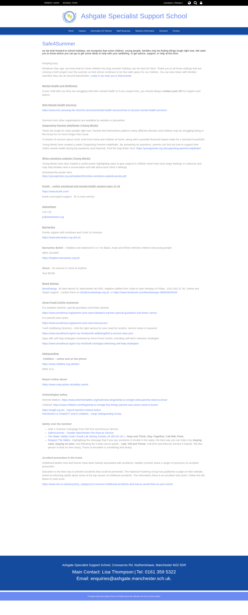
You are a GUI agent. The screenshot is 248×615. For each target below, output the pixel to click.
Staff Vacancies (123, 31)
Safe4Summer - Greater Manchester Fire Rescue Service (81, 432)
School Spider (154, 596)
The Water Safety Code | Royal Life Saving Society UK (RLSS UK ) (86, 436)
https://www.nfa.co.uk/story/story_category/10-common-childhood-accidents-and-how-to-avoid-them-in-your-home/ (107, 484)
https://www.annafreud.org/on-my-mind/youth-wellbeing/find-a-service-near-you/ (87, 333)
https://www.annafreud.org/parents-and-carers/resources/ (74, 323)
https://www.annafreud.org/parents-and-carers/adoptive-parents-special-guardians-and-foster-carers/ (99, 312)
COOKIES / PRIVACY (173, 3)
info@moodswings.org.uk (94, 292)
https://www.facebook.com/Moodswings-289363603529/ (145, 292)
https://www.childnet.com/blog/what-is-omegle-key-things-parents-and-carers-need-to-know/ (105, 404)
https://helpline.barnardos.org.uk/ (61, 258)
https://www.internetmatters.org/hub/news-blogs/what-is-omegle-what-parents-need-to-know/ (114, 399)
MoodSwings (49, 288)
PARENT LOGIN (51, 3)
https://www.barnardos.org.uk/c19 (61, 237)
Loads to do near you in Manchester (111, 75)
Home (71, 31)
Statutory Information (144, 31)
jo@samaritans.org (53, 217)
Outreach (163, 31)
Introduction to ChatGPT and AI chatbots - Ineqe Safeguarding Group (81, 413)
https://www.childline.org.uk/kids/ (60, 364)
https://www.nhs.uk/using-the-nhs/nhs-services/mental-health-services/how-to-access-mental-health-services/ (104, 110)
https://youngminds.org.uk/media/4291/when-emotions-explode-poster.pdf (84, 176)
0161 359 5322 (160, 571)
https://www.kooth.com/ (55, 191)
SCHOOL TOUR (70, 3)
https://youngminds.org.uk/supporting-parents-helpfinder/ (168, 148)
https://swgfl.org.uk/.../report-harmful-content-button (71, 410)
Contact (176, 31)
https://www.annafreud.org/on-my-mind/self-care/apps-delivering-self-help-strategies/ (90, 343)
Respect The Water (59, 440)
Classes (82, 31)
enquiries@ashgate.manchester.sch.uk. (131, 578)
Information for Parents (101, 31)
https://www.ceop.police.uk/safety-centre (65, 384)
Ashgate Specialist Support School (134, 16)
